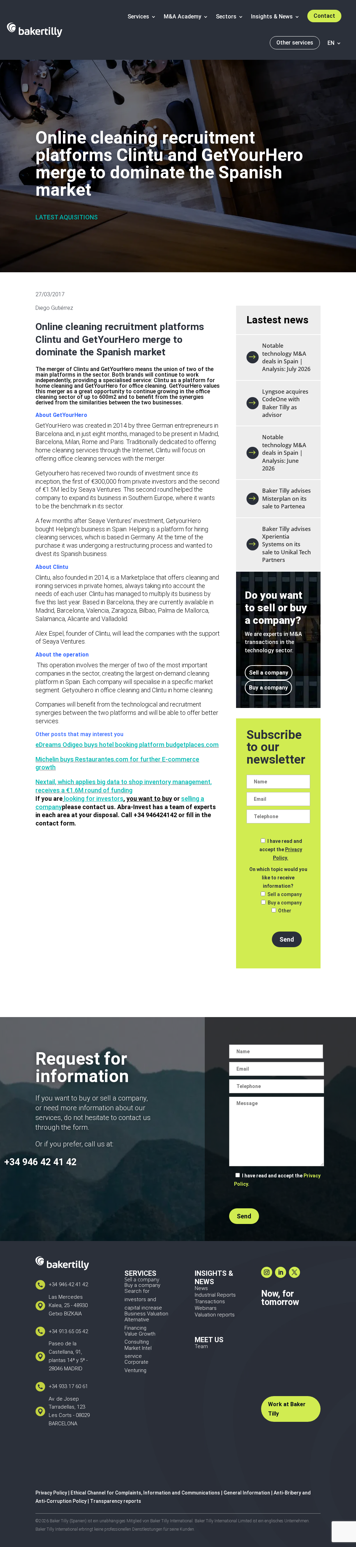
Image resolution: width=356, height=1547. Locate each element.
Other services (294, 42)
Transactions (210, 1301)
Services (138, 16)
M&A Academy (182, 16)
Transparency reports (115, 1501)
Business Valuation (146, 1314)
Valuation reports (215, 1315)
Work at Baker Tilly (287, 1409)
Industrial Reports (215, 1295)
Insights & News (272, 16)
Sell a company (268, 672)
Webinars (206, 1308)
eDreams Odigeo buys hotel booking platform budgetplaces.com (127, 744)
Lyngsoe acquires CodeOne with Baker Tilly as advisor (285, 403)
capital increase (143, 1308)
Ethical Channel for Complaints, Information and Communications (145, 1493)
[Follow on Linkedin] (280, 1272)
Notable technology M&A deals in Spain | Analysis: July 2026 (286, 357)
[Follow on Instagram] (266, 1272)
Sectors (226, 16)
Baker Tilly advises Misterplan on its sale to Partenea (286, 498)
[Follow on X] (294, 1272)
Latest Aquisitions (66, 217)
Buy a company (268, 687)
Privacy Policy (51, 1493)
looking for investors (93, 798)
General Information (247, 1493)
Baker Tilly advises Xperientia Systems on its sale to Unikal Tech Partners (286, 544)
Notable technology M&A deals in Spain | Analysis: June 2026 (284, 452)
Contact (324, 16)
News (201, 1288)
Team (201, 1346)
